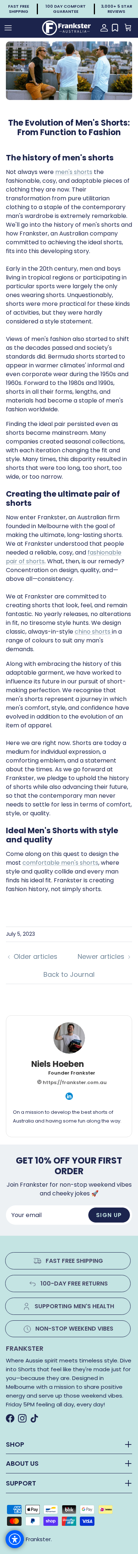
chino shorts (93, 631)
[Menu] (8, 28)
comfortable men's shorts (60, 862)
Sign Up (109, 1215)
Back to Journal (69, 974)
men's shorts (73, 172)
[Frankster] (67, 28)
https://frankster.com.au (74, 1082)
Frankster (38, 1539)
